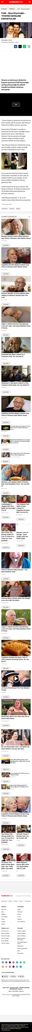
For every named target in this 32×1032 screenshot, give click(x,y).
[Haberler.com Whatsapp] (20, 962)
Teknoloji (19, 912)
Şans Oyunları (5, 938)
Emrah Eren (4, 208)
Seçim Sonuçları (5, 936)
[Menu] (2, 2)
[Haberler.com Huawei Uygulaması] (21, 976)
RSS (18, 951)
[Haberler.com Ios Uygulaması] (5, 976)
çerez (2, 1025)
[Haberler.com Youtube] (10, 966)
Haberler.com (5, 928)
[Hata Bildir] (16, 994)
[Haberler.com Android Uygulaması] (13, 976)
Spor (2, 912)
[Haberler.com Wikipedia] (6, 966)
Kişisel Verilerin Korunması (21, 939)
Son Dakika (4, 916)
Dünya (3, 924)
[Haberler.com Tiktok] (13, 966)
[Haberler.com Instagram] (13, 962)
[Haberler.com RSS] (2, 966)
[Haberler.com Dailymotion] (20, 966)
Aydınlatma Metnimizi (15, 1028)
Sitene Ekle (20, 953)
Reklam (10, 901)
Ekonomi (3, 909)
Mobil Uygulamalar (22, 948)
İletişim (15, 901)
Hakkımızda (4, 901)
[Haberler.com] (7, 896)
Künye (21, 901)
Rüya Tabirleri (5, 940)
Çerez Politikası (21, 936)
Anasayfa (4, 9)
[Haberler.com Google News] (2, 962)
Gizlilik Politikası (21, 933)
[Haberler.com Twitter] (10, 962)
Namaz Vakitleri (5, 933)
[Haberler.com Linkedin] (17, 962)
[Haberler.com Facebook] (6, 962)
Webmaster (20, 946)
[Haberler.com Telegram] (17, 966)
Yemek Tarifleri (5, 943)
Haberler (3, 906)
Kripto (3, 919)
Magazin (18, 208)
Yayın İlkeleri (27, 901)
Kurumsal (20, 928)
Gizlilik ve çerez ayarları (8, 994)
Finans (19, 914)
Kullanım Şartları (21, 931)
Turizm (19, 916)
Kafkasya (12, 9)
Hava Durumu (5, 931)
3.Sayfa (3, 921)
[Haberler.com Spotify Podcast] (24, 962)
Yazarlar (19, 919)
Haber (10, 991)
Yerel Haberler (21, 921)
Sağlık (19, 909)
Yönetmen (11, 208)
